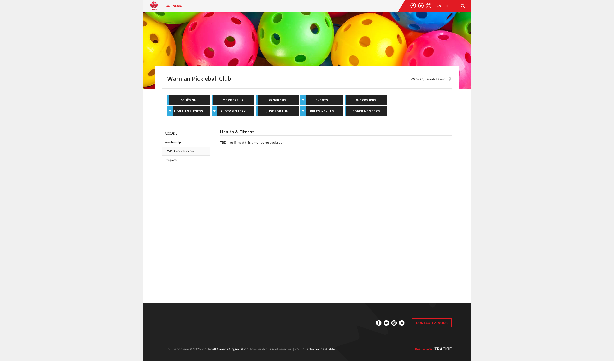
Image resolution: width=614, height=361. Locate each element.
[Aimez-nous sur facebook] (413, 5)
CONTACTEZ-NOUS (432, 323)
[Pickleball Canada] (154, 7)
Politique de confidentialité (315, 349)
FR (447, 6)
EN (439, 6)
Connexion (175, 6)
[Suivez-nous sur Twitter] (421, 5)
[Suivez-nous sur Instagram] (428, 5)
